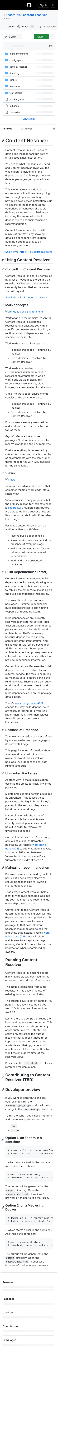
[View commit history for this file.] (50, 46)
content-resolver (35, 15)
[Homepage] (29, 5)
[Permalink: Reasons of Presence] (3, 730)
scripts (13, 79)
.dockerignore (17, 99)
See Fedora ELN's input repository (26, 297)
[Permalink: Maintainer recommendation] (3, 867)
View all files (29, 118)
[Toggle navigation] (5, 5)
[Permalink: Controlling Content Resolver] (3, 269)
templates (15, 86)
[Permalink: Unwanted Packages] (3, 773)
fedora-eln (13, 15)
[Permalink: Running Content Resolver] (3, 962)
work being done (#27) (29, 703)
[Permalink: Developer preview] (3, 1089)
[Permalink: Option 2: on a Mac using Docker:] (3, 1207)
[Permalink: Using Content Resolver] (3, 259)
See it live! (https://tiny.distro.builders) (28, 251)
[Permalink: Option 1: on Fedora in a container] (3, 1140)
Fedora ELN (15, 507)
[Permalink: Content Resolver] (3, 140)
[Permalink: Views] (3, 473)
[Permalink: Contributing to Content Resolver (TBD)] (3, 1077)
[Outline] (54, 128)
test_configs (16, 92)
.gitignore (14, 105)
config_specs (16, 60)
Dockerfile (15, 112)
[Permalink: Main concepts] (3, 305)
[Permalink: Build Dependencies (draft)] (3, 572)
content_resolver (18, 66)
